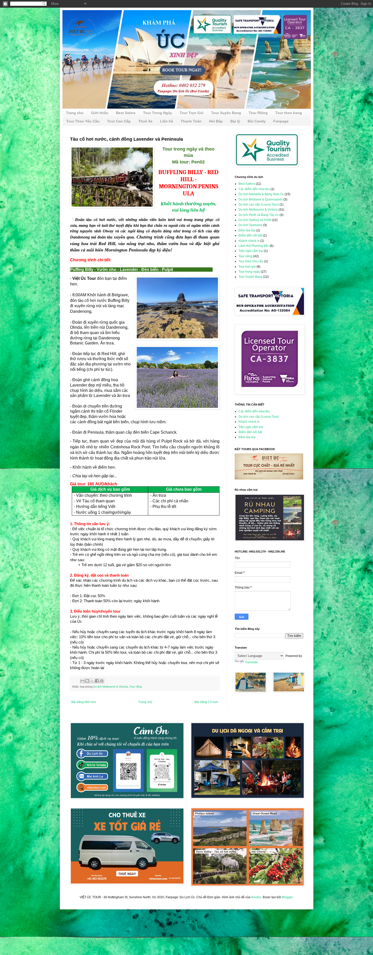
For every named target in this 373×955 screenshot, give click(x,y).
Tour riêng (135, 686)
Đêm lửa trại (247, 230)
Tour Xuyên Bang (226, 113)
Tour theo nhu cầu (251, 261)
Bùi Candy (257, 121)
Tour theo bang (288, 113)
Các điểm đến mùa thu (254, 189)
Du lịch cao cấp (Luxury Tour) (259, 204)
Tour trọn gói (247, 266)
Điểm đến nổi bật (250, 235)
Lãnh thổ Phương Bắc (254, 246)
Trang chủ (74, 113)
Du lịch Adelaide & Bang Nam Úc (261, 194)
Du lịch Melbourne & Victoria (110, 686)
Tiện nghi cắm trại (251, 251)
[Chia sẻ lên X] (92, 680)
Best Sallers (247, 184)
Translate (251, 662)
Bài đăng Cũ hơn (206, 702)
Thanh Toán (191, 121)
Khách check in (249, 241)
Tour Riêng (258, 113)
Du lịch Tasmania (250, 225)
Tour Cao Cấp (119, 121)
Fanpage (281, 121)
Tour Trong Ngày (157, 113)
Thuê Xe (145, 121)
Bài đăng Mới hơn (83, 702)
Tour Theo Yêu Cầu (82, 121)
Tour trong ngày (249, 271)
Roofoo (256, 897)
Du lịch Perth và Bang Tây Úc (259, 215)
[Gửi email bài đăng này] (82, 680)
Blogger (287, 897)
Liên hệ (166, 121)
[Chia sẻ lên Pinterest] (101, 680)
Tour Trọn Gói (192, 113)
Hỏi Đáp (216, 121)
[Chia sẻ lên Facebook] (96, 680)
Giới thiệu (99, 113)
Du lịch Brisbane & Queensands (261, 199)
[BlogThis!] (87, 680)
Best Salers (125, 113)
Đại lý (235, 121)
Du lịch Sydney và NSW (255, 220)
